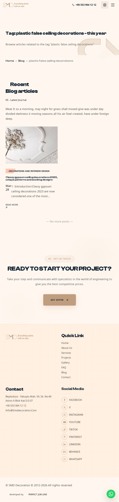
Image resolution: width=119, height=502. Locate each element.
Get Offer (57, 299)
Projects (66, 357)
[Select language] (104, 5)
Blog (21, 60)
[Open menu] (112, 5)
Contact (66, 377)
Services (66, 353)
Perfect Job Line (38, 494)
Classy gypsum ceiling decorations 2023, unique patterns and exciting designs (32, 178)
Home (10, 60)
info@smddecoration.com (21, 410)
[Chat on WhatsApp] (111, 494)
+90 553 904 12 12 (16, 405)
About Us (66, 348)
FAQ (63, 367)
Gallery (65, 362)
